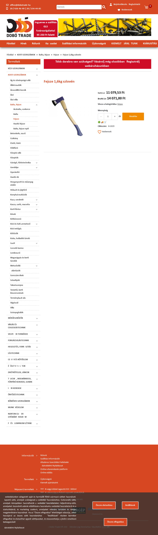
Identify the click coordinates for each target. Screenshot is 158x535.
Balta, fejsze (44, 55)
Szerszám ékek (17, 276)
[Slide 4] (91, 31)
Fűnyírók (14, 158)
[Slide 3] (85, 31)
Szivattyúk (15, 280)
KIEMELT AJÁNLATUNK (124, 43)
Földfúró (14, 148)
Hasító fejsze (19, 124)
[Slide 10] (123, 31)
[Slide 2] (80, 31)
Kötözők (14, 234)
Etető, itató (15, 143)
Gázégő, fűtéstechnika (20, 163)
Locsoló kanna (16, 248)
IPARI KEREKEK (14, 388)
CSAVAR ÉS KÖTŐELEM (18, 360)
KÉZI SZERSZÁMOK (16, 69)
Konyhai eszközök (18, 195)
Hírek (24, 43)
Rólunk (36, 43)
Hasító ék (14, 177)
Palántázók (15, 271)
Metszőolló (15, 266)
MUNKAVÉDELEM (16, 407)
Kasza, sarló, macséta (20, 205)
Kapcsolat (51, 43)
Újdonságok (99, 43)
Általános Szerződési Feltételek (54, 462)
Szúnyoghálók (16, 313)
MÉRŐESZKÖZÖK (15, 318)
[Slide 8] (113, 31)
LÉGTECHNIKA (14, 353)
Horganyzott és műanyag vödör (21, 183)
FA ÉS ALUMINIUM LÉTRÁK (20, 423)
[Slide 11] (129, 31)
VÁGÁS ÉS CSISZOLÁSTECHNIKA (17, 326)
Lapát (12, 243)
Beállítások (130, 505)
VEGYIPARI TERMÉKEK (18, 334)
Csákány (14, 138)
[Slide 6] (102, 31)
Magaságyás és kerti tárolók (19, 259)
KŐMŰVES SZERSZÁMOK (19, 401)
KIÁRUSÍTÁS (150, 43)
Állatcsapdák (15, 85)
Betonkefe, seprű (18, 134)
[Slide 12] (134, 31)
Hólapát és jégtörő (18, 190)
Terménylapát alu (18, 298)
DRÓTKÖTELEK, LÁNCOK (18, 372)
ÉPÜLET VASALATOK (16, 366)
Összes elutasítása (104, 505)
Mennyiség (103, 111)
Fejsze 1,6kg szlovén (72, 55)
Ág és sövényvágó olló (20, 80)
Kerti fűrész (15, 209)
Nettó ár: (102, 93)
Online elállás (46, 473)
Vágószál (14, 303)
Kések (13, 214)
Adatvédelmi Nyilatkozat (51, 466)
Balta (15, 114)
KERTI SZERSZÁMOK (26, 55)
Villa (12, 308)
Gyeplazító (15, 172)
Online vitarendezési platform (54, 469)
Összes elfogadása (115, 522)
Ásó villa (14, 100)
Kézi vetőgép (16, 229)
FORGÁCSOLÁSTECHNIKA (19, 340)
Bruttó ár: (102, 99)
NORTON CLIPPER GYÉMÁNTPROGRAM (17, 415)
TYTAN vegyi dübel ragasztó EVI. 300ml (58, 489)
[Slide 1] (75, 31)
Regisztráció (134, 4)
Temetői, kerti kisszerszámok (16, 291)
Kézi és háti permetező (20, 224)
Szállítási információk (74, 43)
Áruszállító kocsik (18, 90)
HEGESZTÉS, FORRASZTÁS (19, 347)
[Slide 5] (96, 31)
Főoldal (11, 43)
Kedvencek (127, 10)
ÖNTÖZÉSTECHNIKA (17, 395)
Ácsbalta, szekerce (21, 109)
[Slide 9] (118, 31)
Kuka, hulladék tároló (20, 238)
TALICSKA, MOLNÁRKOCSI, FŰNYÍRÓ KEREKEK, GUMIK (20, 380)
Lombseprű (15, 253)
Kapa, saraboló (17, 200)
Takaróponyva (16, 285)
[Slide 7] (107, 31)
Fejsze (56, 55)
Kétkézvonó (15, 219)
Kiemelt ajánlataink (49, 483)
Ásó (12, 95)
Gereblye (14, 168)
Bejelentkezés (120, 4)
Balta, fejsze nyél (21, 129)
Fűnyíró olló (15, 153)
